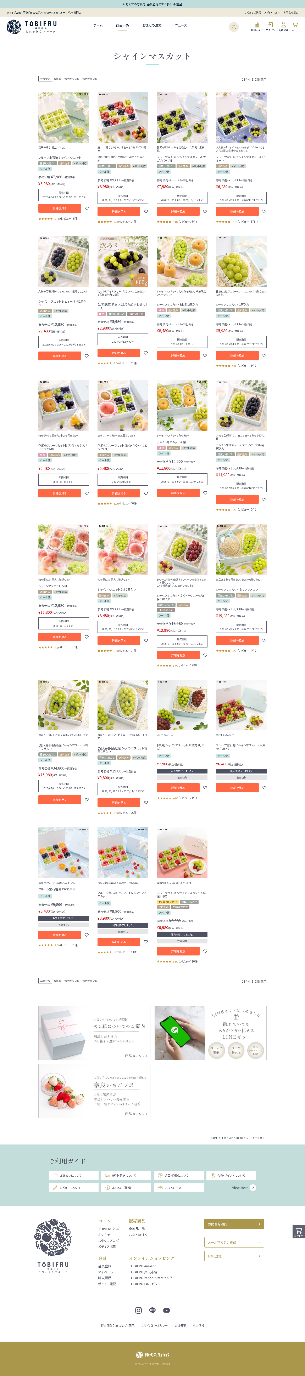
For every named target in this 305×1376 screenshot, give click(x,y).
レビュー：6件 (69, 218)
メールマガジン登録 (222, 1242)
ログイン (270, 30)
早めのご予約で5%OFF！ (152, 4)
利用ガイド (256, 30)
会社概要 (180, 1325)
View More (240, 1187)
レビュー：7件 (69, 647)
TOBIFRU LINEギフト (144, 1283)
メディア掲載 (107, 1246)
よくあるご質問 (253, 12)
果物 (223, 1138)
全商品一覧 (137, 1228)
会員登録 (283, 30)
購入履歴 (104, 1277)
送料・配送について (124, 1175)
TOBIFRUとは (108, 1228)
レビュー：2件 (247, 509)
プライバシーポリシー (154, 1325)
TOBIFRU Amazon (142, 1265)
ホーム (98, 25)
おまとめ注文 (152, 25)
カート (295, 30)
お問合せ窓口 (290, 12)
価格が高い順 (89, 78)
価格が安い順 (71, 78)
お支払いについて (71, 1175)
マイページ (106, 1271)
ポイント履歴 (107, 1283)
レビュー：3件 (128, 952)
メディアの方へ (272, 12)
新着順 (57, 78)
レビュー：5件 (128, 813)
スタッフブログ (108, 1240)
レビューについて (70, 1188)
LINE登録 (215, 1256)
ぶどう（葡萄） (236, 1138)
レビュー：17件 (248, 221)
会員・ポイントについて (231, 1175)
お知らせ (104, 1234)
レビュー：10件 (188, 961)
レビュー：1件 (128, 221)
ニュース (181, 25)
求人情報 (198, 1325)
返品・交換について (177, 1175)
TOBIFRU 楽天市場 (143, 1271)
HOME (214, 1138)
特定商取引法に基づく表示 (118, 1325)
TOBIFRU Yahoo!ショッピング (150, 1277)
